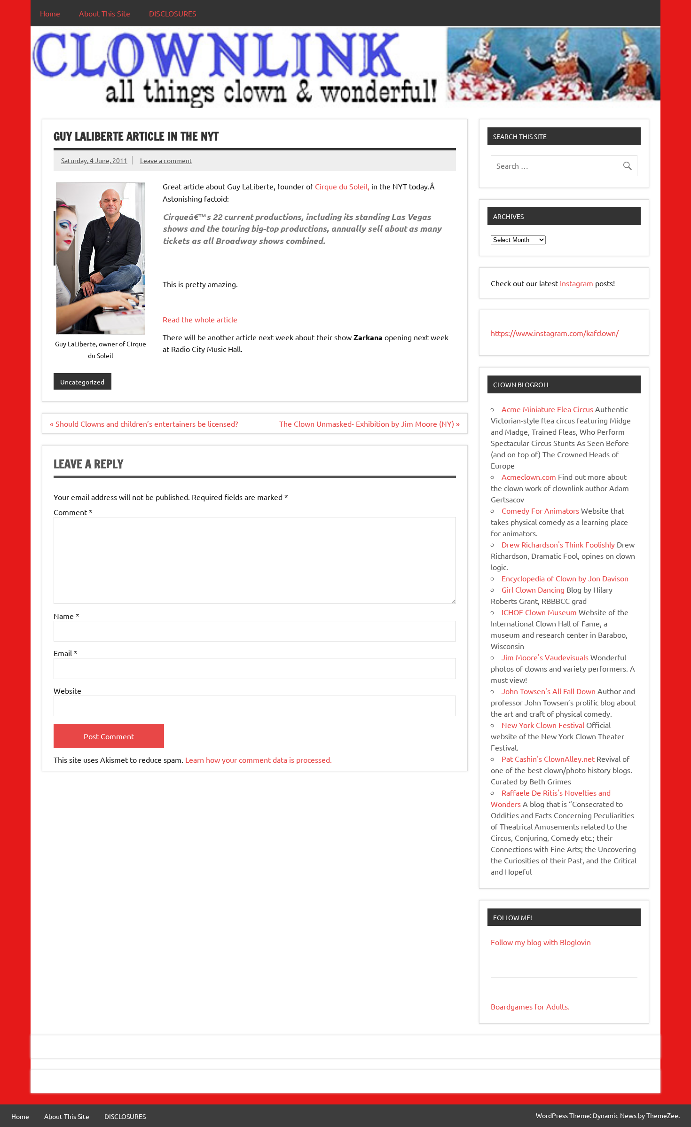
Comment (73, 512)
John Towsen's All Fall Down (549, 691)
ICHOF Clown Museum (539, 612)
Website (67, 690)
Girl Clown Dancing (533, 589)
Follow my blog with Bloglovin (541, 942)
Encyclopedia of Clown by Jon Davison (565, 578)
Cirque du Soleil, (341, 186)
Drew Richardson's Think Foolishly (558, 544)
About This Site (104, 13)
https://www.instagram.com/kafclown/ (555, 332)
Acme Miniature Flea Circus (547, 409)
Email (66, 653)
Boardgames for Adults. (530, 1006)
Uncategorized (82, 381)
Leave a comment (166, 160)
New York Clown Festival (543, 724)
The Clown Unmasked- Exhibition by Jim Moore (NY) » (369, 423)
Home (50, 13)
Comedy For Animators (540, 510)
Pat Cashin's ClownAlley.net (548, 758)
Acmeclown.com (529, 476)
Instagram (577, 283)
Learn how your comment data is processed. (258, 759)
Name (66, 615)
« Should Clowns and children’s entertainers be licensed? (144, 423)
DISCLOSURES (172, 13)
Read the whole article (200, 319)
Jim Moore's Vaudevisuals (545, 657)
